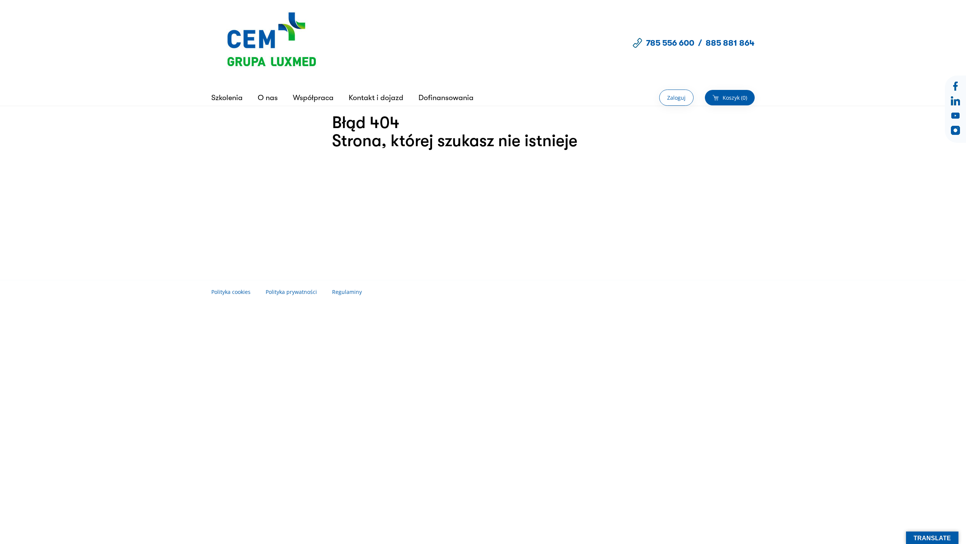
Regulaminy (347, 291)
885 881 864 (730, 43)
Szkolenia (227, 97)
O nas (268, 97)
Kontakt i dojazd (376, 97)
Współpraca (313, 97)
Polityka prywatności (291, 291)
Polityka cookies (231, 291)
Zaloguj (676, 97)
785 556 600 (670, 43)
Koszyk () (735, 97)
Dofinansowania (446, 97)
